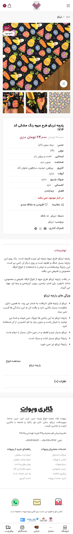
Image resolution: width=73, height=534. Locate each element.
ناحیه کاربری (25, 478)
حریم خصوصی (59, 469)
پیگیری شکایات (59, 473)
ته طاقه (44, 216)
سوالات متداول (59, 455)
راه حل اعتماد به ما (22, 473)
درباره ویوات (60, 464)
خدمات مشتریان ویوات (53, 449)
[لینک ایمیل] (45, 228)
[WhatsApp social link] (40, 228)
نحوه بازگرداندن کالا (22, 469)
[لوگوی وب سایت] (36, 5)
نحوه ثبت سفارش (23, 455)
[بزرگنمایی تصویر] (63, 83)
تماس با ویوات (59, 459)
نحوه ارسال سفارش (22, 459)
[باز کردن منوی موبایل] (68, 5)
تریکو (59, 17)
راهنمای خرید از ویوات (19, 449)
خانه (67, 17)
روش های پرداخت (23, 464)
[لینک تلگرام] (35, 228)
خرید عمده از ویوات (57, 478)
